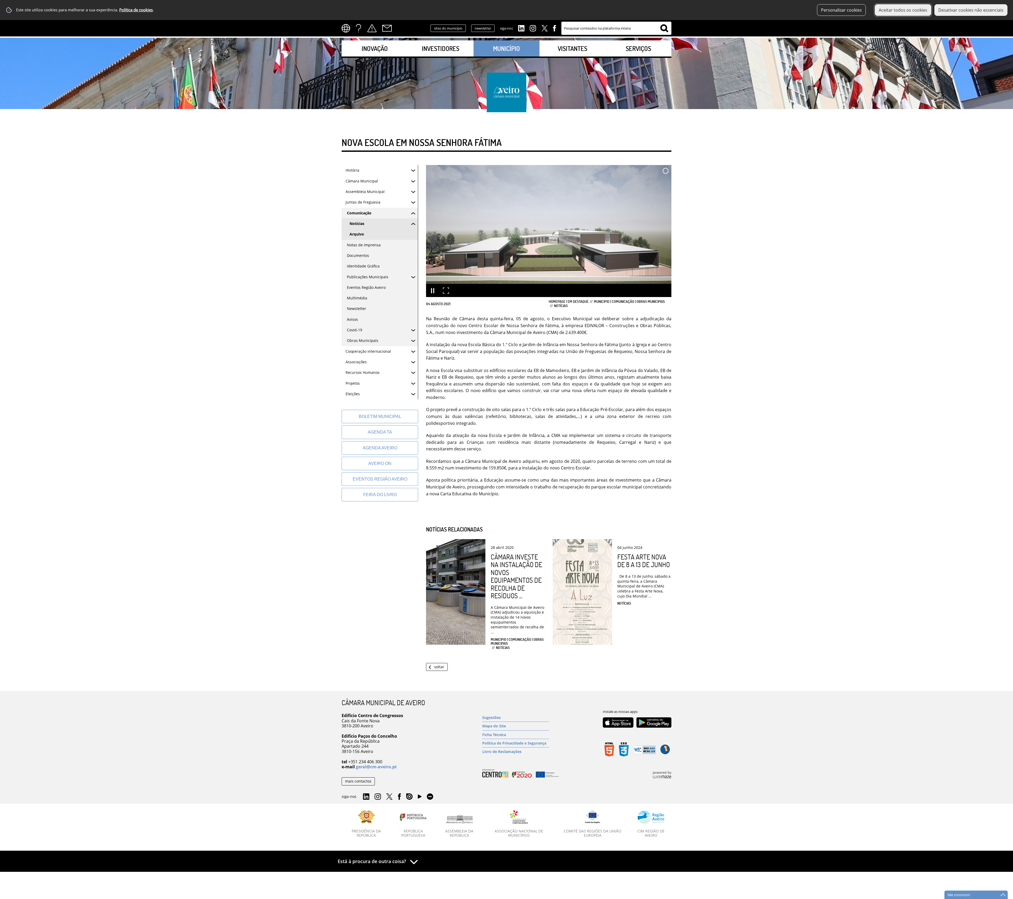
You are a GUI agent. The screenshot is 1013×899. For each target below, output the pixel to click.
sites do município (448, 28)
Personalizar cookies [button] (841, 10)
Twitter (544, 27)
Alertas (372, 28)
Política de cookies (136, 10)
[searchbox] (616, 28)
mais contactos (358, 781)
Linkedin (521, 27)
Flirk (430, 796)
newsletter (483, 28)
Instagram (533, 27)
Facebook (554, 27)
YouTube (420, 797)
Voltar (439, 666)
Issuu (409, 796)
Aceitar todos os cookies (903, 10)
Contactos (387, 28)
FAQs (358, 28)
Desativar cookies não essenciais (971, 10)
